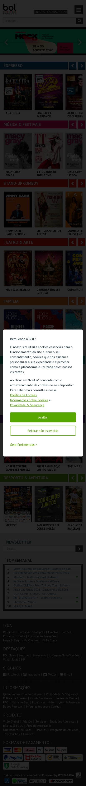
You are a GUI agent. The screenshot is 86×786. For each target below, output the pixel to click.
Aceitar (43, 417)
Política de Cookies (23, 395)
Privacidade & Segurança (27, 405)
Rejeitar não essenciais (43, 430)
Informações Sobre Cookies (29, 400)
